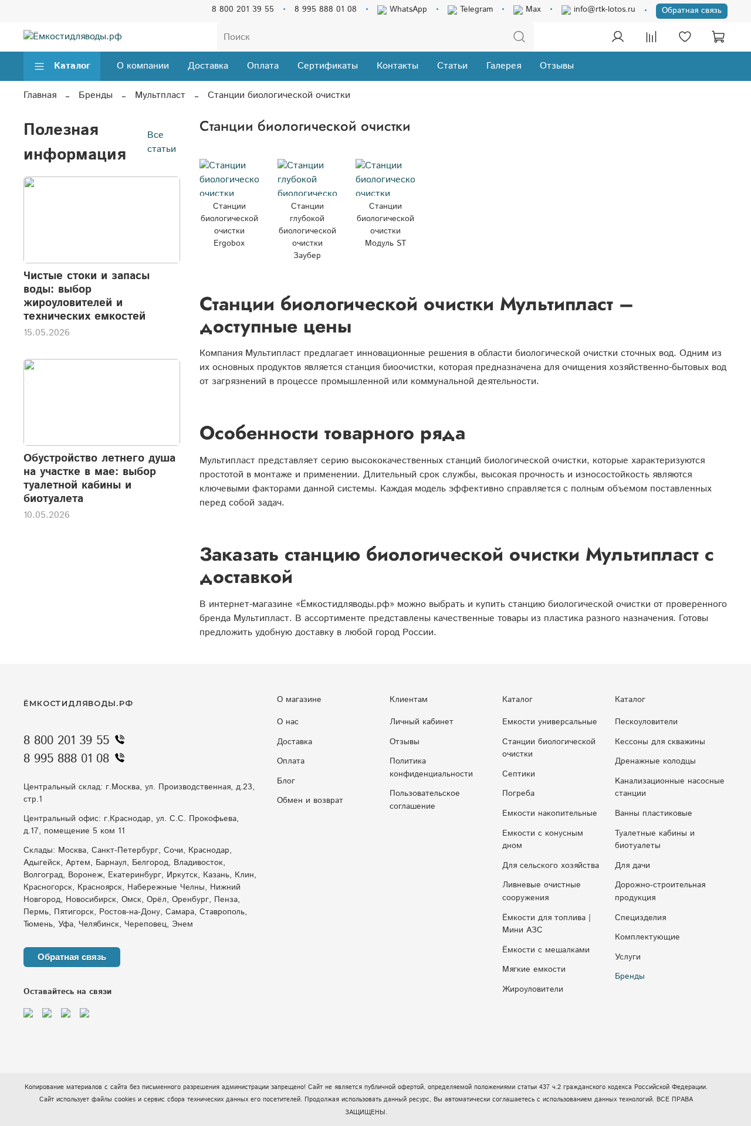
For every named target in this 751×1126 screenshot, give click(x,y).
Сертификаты (327, 66)
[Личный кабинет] (617, 37)
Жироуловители (532, 989)
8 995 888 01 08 (326, 9)
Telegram (475, 9)
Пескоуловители (646, 722)
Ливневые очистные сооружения (541, 891)
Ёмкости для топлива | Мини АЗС (546, 924)
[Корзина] (718, 37)
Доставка (208, 66)
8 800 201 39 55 (243, 9)
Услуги (628, 957)
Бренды (96, 95)
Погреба (518, 793)
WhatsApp (407, 9)
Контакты (397, 66)
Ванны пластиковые (653, 813)
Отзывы (557, 66)
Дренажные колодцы (655, 761)
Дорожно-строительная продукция (660, 891)
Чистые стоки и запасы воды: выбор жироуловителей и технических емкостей (86, 296)
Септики (518, 774)
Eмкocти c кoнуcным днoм (542, 839)
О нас (288, 722)
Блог (286, 781)
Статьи (452, 66)
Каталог (72, 66)
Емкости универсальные (549, 722)
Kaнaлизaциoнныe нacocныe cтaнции (670, 787)
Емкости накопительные (549, 813)
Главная (39, 95)
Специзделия (640, 918)
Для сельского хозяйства (550, 865)
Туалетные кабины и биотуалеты (655, 839)
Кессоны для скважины (660, 742)
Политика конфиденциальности (431, 767)
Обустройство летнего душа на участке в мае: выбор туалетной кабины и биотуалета (99, 478)
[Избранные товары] (684, 37)
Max (532, 9)
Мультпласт (160, 95)
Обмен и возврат (310, 800)
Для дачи (632, 865)
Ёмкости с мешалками (546, 950)
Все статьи (161, 142)
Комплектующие (647, 937)
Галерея (503, 66)
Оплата (263, 66)
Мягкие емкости (534, 969)
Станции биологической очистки (549, 748)
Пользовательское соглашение (425, 800)
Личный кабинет (422, 722)
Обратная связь (692, 10)
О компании (143, 66)
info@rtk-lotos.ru (603, 9)
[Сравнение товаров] (651, 37)
